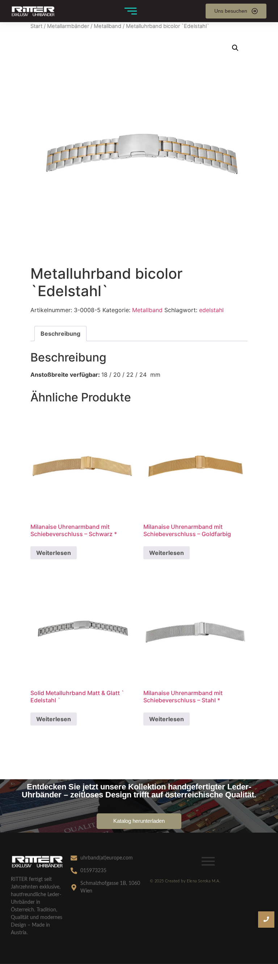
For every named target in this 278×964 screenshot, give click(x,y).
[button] (235, 47)
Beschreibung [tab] (60, 333)
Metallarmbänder (68, 26)
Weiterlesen (53, 552)
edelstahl (211, 310)
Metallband (107, 26)
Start (36, 26)
